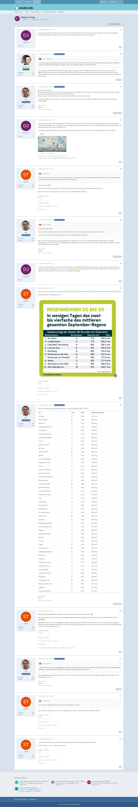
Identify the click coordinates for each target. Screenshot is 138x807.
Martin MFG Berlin (97, 783)
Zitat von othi (45, 174)
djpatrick (25, 20)
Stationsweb (41, 209)
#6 (121, 220)
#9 (121, 405)
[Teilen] (121, 24)
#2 (121, 54)
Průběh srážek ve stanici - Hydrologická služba (52, 745)
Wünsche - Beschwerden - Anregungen (29, 791)
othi (50, 185)
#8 (121, 288)
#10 (120, 611)
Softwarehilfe (23, 785)
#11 (120, 659)
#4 (121, 120)
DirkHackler (22, 789)
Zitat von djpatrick (46, 59)
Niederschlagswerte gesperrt (28, 788)
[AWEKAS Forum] (69, 7)
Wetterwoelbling (60, 783)
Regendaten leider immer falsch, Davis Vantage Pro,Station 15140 (75, 781)
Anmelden (104, 2)
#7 (121, 263)
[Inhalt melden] (120, 47)
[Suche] (120, 2)
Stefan (55, 648)
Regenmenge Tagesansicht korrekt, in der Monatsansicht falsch (38, 781)
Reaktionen (21, 72)
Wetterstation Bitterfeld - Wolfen (47, 206)
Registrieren (113, 2)
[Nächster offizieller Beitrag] (120, 80)
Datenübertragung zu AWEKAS (101, 781)
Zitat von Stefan (46, 225)
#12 (120, 696)
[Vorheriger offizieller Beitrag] (117, 113)
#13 (120, 739)
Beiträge (20, 45)
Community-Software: (69, 804)
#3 (121, 87)
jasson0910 (22, 783)
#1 (121, 29)
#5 (121, 169)
